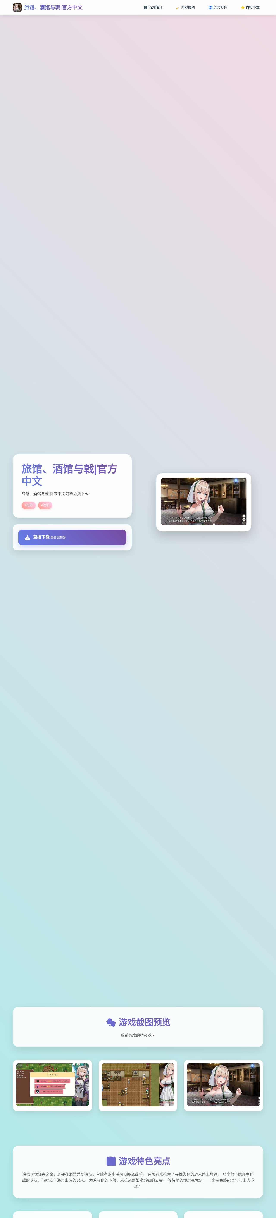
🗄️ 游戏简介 (153, 7)
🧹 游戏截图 (185, 7)
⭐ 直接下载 (250, 7)
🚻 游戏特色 (217, 7)
